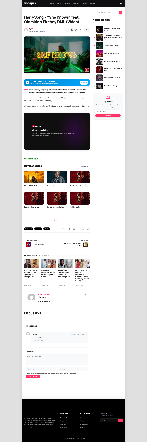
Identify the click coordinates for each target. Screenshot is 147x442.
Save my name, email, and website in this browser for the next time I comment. (52, 373)
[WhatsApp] (76, 30)
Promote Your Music (66, 418)
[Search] (116, 3)
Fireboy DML (28, 228)
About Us (63, 424)
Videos (26, 12)
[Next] (87, 185)
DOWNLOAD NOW (31, 159)
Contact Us (63, 427)
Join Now (84, 82)
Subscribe (108, 115)
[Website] (85, 294)
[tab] (55, 220)
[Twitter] (72, 30)
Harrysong (38, 228)
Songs (82, 418)
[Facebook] (68, 30)
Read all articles (44, 301)
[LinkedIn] (78, 229)
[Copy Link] (80, 30)
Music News (84, 424)
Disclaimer (63, 421)
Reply (41, 340)
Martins (33, 29)
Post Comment (33, 376)
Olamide (47, 228)
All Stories (43, 255)
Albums (82, 427)
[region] (57, 196)
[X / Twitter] (74, 229)
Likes (37, 340)
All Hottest (84, 167)
